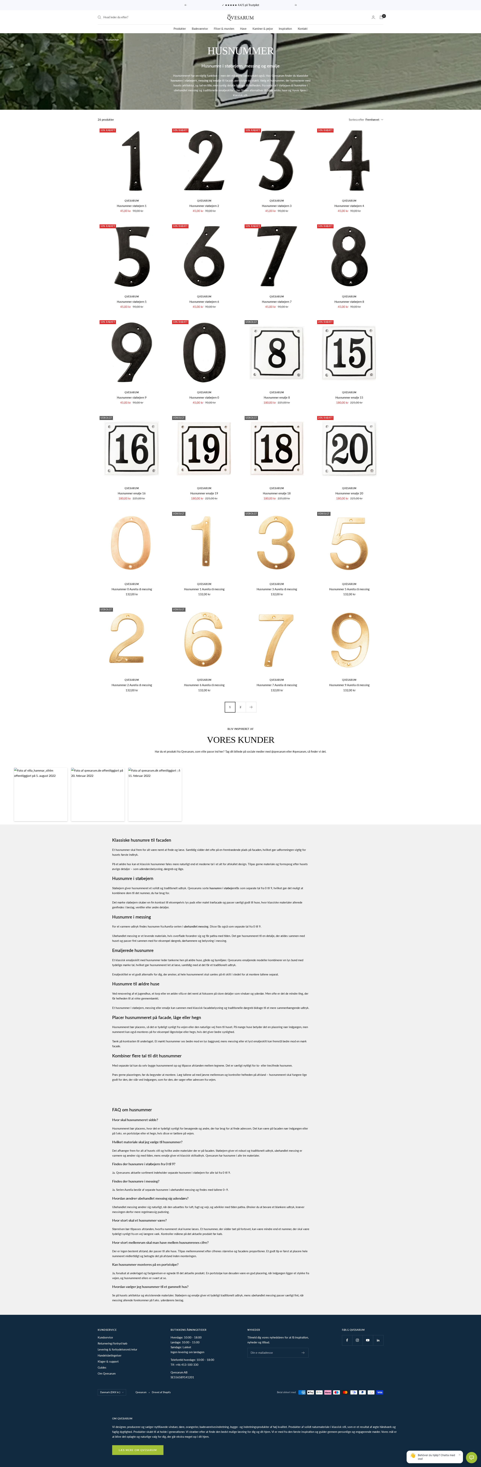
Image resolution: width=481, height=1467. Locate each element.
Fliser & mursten (224, 28)
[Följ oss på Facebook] (347, 1340)
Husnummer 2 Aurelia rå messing (132, 685)
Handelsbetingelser (109, 1355)
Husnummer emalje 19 (204, 493)
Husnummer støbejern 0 (204, 397)
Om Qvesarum (107, 1373)
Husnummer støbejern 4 (349, 205)
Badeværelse (200, 28)
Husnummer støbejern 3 (277, 205)
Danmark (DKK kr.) (110, 1392)
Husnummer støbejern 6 (204, 301)
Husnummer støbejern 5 (132, 301)
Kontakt (302, 28)
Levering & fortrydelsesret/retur (117, 1349)
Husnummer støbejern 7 (277, 301)
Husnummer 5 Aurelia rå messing (349, 589)
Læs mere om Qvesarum (138, 1450)
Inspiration (285, 28)
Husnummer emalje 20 (349, 493)
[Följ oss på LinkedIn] (378, 1340)
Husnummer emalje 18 (277, 493)
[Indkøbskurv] (381, 17)
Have (243, 28)
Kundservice (105, 1337)
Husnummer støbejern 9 (132, 397)
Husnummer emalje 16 (132, 493)
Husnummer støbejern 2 (204, 205)
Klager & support (108, 1361)
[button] (40, 794)
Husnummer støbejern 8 (349, 301)
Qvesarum (132, 200)
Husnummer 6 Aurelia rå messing (204, 685)
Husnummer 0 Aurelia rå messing (132, 589)
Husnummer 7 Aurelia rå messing (277, 685)
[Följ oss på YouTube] (368, 1340)
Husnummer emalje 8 (277, 397)
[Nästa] (251, 707)
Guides (102, 1367)
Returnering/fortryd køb (112, 1343)
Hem (100, 39)
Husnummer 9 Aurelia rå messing (349, 685)
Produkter (180, 28)
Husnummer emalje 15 (349, 397)
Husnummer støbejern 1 (132, 205)
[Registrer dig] (303, 1352)
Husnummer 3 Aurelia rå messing (277, 589)
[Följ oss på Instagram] (357, 1340)
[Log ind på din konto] (373, 17)
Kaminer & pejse (263, 28)
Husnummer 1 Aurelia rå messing (204, 589)
